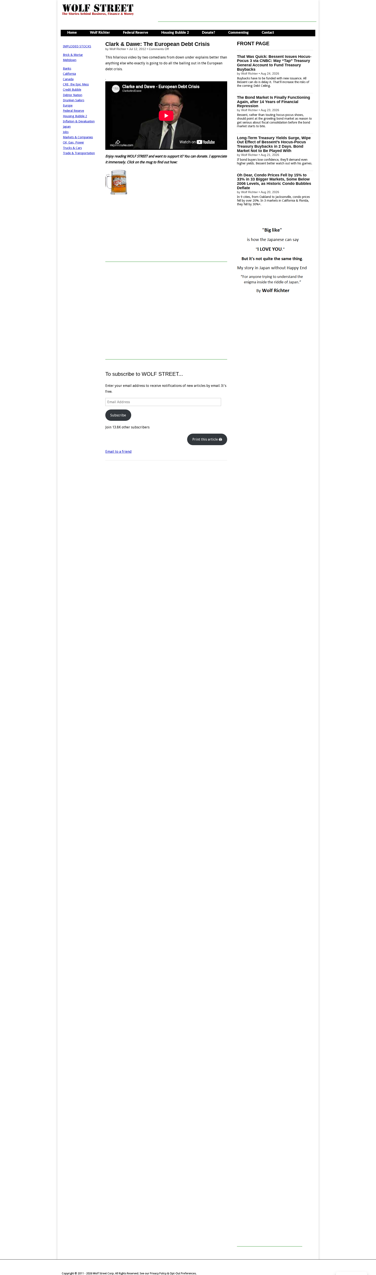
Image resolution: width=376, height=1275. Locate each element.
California (69, 73)
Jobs (66, 132)
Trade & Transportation (79, 153)
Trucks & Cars (72, 148)
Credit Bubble (72, 89)
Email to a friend (118, 452)
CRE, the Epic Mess (76, 84)
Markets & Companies (78, 137)
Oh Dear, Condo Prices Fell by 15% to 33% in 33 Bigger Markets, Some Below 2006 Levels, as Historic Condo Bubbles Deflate (274, 181)
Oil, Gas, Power (73, 142)
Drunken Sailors (73, 100)
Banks (67, 68)
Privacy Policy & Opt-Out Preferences (173, 1273)
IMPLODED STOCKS (77, 46)
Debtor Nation (72, 95)
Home (72, 32)
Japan (67, 126)
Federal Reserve (135, 32)
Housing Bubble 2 (175, 32)
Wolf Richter (100, 32)
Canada (68, 79)
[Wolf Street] (98, 15)
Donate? (208, 32)
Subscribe (118, 415)
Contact (268, 32)
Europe (67, 105)
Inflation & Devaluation (79, 121)
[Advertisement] (237, 12)
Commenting (238, 32)
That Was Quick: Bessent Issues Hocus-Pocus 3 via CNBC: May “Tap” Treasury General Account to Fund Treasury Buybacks (274, 63)
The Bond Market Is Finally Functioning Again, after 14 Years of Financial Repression (273, 101)
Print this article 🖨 (207, 439)
